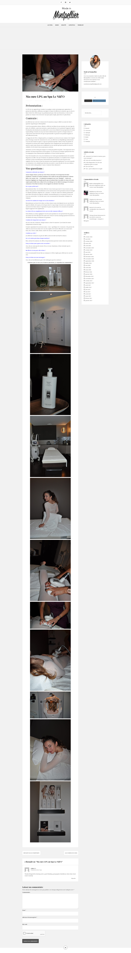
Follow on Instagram (100, 100)
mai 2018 (87, 265)
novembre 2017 (89, 278)
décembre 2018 (89, 256)
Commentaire (26, 892)
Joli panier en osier (71, 853)
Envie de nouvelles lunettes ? (93, 160)
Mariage (87, 135)
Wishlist (87, 141)
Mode (86, 137)
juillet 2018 (88, 263)
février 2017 (88, 298)
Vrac (86, 139)
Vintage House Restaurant (96, 215)
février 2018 (88, 272)
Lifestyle (87, 132)
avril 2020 (88, 245)
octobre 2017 (88, 280)
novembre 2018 (89, 259)
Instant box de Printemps (31, 853)
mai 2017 (87, 291)
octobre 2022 (88, 237)
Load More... (88, 100)
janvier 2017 (88, 300)
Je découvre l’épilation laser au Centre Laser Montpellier (97, 185)
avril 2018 (88, 267)
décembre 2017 (89, 276)
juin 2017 (87, 289)
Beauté (63, 25)
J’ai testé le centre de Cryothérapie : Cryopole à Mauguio (93, 219)
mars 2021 (88, 243)
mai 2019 (87, 252)
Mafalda (91, 191)
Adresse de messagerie (29, 917)
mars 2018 (88, 269)
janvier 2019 (88, 254)
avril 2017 (88, 294)
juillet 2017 (88, 287)
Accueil (50, 25)
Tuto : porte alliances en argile (93, 168)
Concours (88, 130)
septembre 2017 (89, 283)
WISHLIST (81, 25)
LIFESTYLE (72, 25)
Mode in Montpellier (40, 100)
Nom (24, 910)
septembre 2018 (89, 261)
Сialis (32, 868)
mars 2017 (88, 296)
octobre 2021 (88, 241)
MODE (57, 25)
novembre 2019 (89, 248)
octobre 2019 (88, 250)
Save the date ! (89, 166)
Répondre (73, 878)
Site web (24, 924)
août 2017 (88, 285)
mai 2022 (87, 239)
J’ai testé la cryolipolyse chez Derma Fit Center (97, 209)
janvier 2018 (88, 274)
